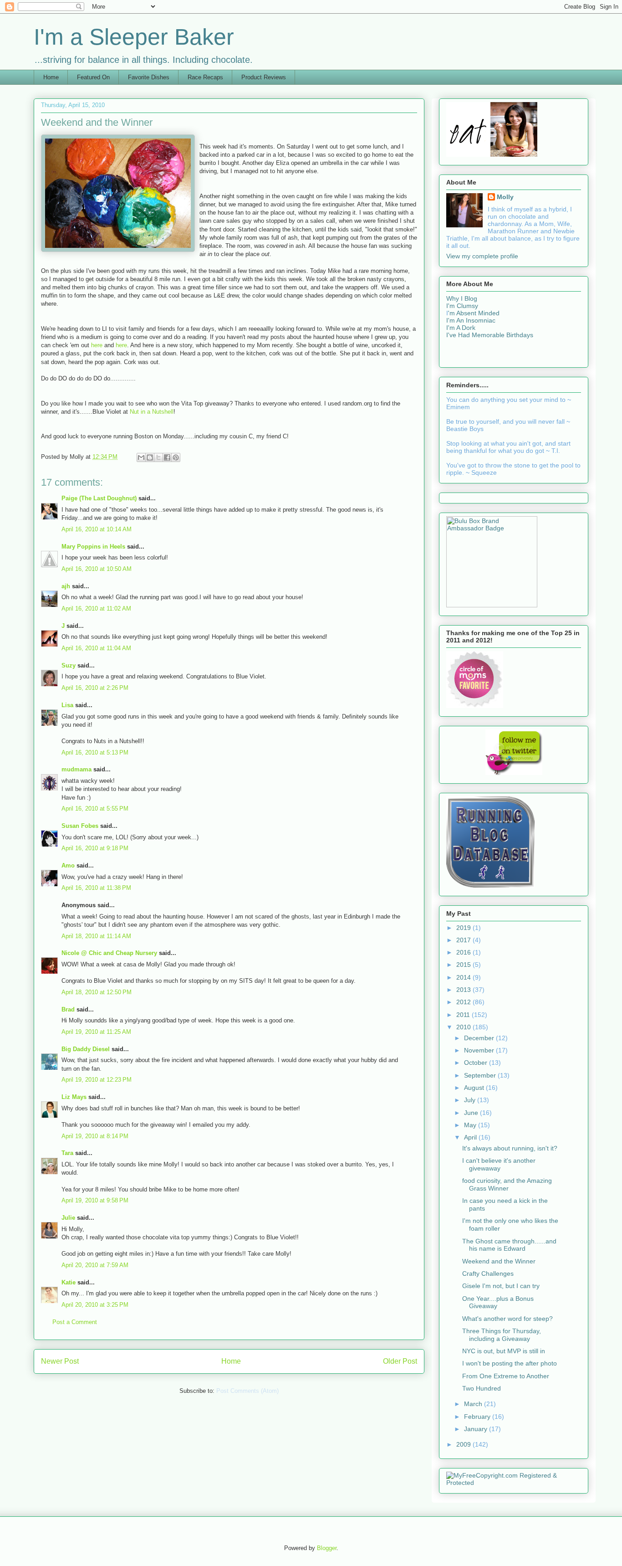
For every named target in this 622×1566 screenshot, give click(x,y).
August (475, 1087)
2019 (464, 927)
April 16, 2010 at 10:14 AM (96, 529)
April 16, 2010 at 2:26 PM (94, 687)
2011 (464, 1014)
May (471, 1125)
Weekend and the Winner (498, 1261)
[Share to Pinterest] (175, 457)
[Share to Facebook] (167, 457)
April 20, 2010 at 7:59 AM (94, 1265)
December (480, 1038)
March (474, 1403)
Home (51, 77)
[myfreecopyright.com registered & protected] (513, 1482)
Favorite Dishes (148, 77)
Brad (68, 1009)
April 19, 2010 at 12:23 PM (96, 1079)
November (480, 1050)
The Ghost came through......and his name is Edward (509, 1245)
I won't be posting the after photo (509, 1363)
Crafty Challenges (488, 1273)
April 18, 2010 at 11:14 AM (96, 936)
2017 (464, 940)
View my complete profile (482, 256)
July (470, 1100)
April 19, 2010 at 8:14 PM (94, 1136)
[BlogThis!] (149, 457)
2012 (464, 1002)
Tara (67, 1153)
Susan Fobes (79, 825)
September (481, 1075)
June (472, 1112)
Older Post (400, 1361)
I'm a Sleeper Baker (134, 37)
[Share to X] (158, 457)
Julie (68, 1217)
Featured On (93, 77)
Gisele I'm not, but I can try (501, 1285)
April (471, 1137)
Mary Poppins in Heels (93, 546)
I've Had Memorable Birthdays (489, 335)
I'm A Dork (460, 327)
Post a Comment (74, 1322)
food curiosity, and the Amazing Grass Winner (507, 1184)
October (476, 1062)
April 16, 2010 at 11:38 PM (96, 887)
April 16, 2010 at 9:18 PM (94, 848)
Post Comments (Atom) (247, 1390)
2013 (464, 989)
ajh (65, 586)
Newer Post (60, 1361)
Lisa (67, 705)
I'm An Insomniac (470, 320)
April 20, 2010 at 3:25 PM (94, 1304)
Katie (68, 1282)
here (97, 345)
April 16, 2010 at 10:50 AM (96, 568)
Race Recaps (205, 77)
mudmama (76, 769)
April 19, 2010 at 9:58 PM (94, 1200)
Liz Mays (74, 1097)
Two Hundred (481, 1388)
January (476, 1429)
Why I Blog (461, 298)
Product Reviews (263, 77)
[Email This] (141, 457)
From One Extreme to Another (505, 1376)
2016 (464, 952)
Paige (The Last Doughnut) (99, 498)
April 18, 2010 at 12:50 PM (96, 992)
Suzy (68, 665)
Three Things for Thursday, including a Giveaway (501, 1334)
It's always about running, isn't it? (509, 1148)
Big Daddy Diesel (85, 1049)
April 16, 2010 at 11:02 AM (96, 608)
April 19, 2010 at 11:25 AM (96, 1031)
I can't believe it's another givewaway (498, 1164)
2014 (464, 977)
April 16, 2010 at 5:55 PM (94, 808)
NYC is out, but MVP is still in (503, 1351)
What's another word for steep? (507, 1318)
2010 (464, 1027)
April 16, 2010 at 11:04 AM (96, 648)
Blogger (326, 1548)
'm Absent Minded (474, 313)
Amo (68, 865)
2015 (464, 964)
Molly (505, 196)
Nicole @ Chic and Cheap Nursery (109, 953)
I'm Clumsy (462, 305)
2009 (464, 1444)
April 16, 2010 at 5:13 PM (94, 752)
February (478, 1416)
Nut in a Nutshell (151, 411)
